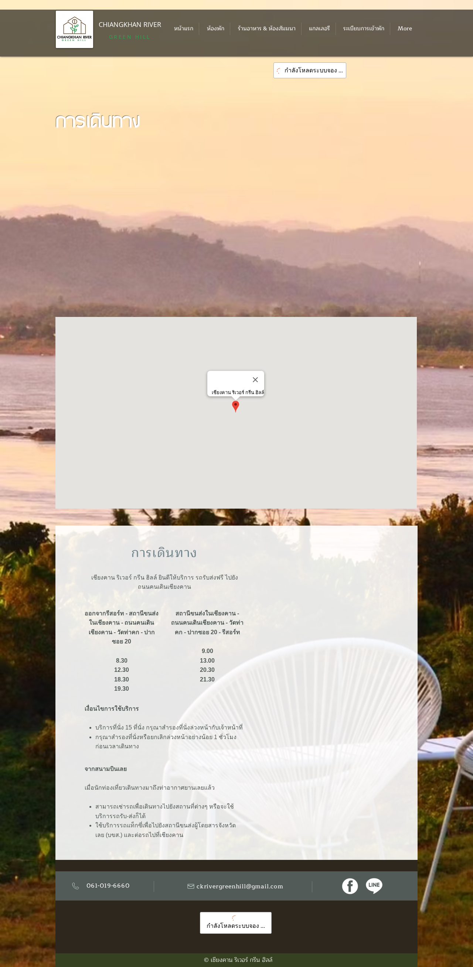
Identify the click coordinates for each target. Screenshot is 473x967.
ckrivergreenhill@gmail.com (240, 886)
